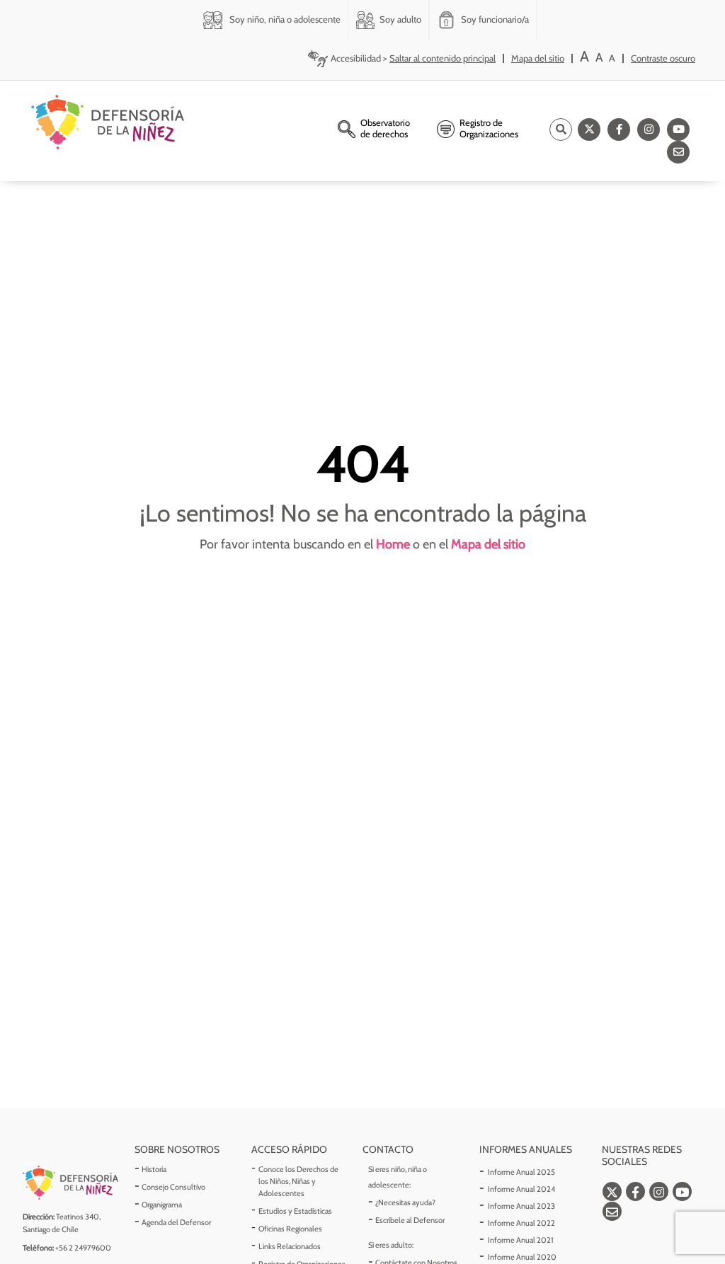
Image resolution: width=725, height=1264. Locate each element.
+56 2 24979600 (83, 1248)
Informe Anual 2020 (522, 1257)
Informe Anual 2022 (521, 1223)
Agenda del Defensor (176, 1222)
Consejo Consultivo (173, 1187)
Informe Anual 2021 (521, 1240)
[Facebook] (618, 129)
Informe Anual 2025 (521, 1172)
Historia (154, 1169)
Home (393, 544)
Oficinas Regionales (290, 1229)
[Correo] (678, 152)
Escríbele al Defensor (410, 1220)
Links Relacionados (289, 1246)
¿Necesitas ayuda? (405, 1202)
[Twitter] (589, 129)
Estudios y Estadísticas (295, 1211)
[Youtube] (678, 129)
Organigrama (162, 1205)
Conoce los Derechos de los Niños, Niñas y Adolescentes (298, 1181)
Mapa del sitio (488, 544)
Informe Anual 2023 (521, 1206)
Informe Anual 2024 (521, 1189)
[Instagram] (648, 129)
